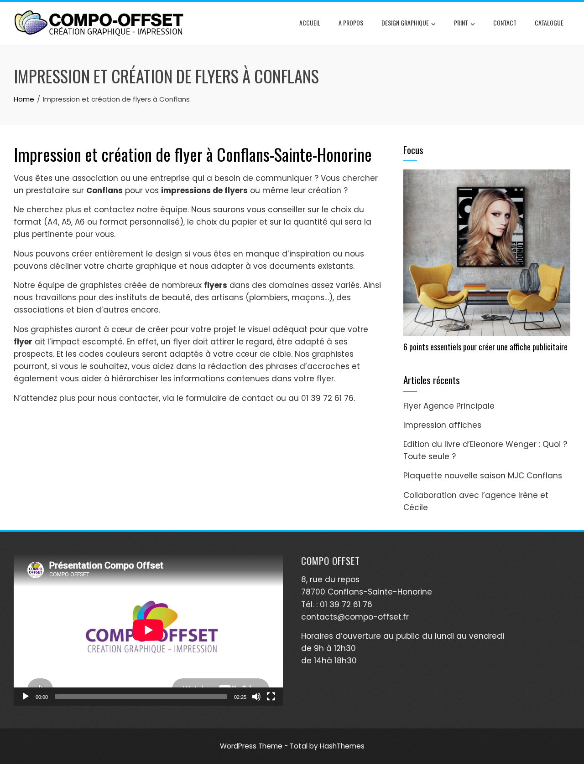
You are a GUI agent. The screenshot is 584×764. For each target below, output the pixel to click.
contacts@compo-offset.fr (355, 616)
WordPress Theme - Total (264, 746)
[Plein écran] (271, 696)
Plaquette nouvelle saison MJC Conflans (482, 475)
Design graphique (405, 22)
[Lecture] (25, 696)
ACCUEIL (309, 22)
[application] (148, 630)
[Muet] (256, 696)
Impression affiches (442, 425)
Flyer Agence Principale (449, 405)
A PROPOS (351, 22)
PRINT (461, 22)
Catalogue (549, 22)
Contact (504, 22)
